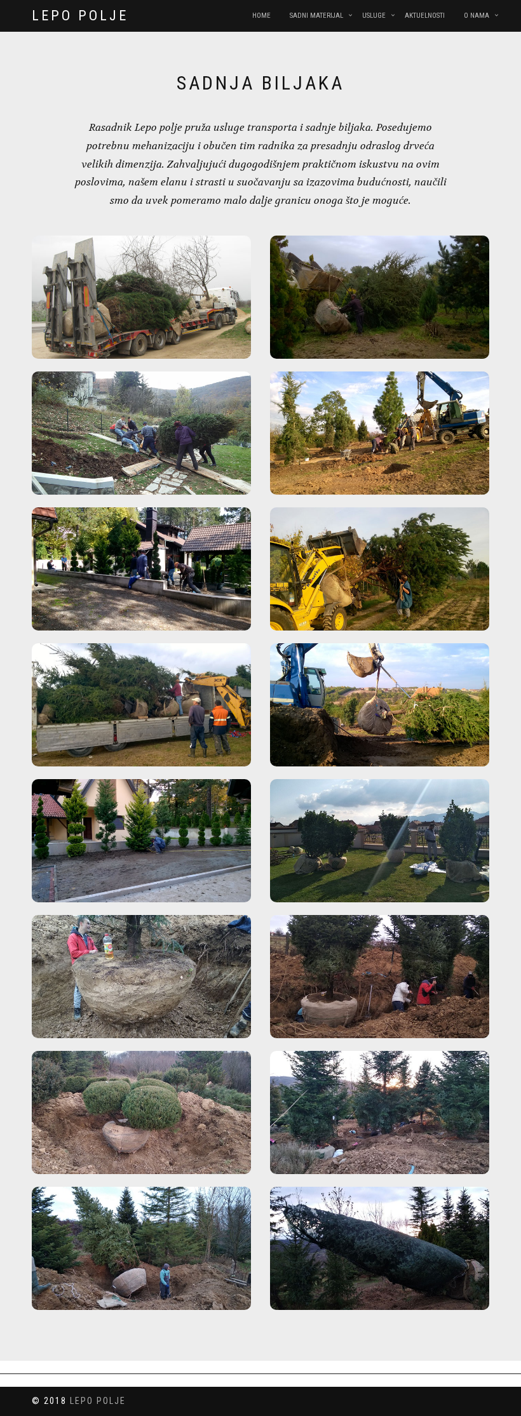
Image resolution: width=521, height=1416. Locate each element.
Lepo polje (80, 15)
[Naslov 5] (141, 569)
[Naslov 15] (141, 1248)
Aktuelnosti (425, 15)
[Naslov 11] (141, 976)
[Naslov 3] (141, 433)
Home (261, 15)
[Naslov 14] (379, 1112)
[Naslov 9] (141, 840)
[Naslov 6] (379, 569)
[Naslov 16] (379, 1248)
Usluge (374, 15)
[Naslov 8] (379, 704)
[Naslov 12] (379, 976)
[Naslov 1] (141, 297)
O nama (476, 15)
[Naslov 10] (379, 840)
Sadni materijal (316, 15)
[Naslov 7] (141, 704)
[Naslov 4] (379, 433)
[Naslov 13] (141, 1112)
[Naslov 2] (379, 297)
